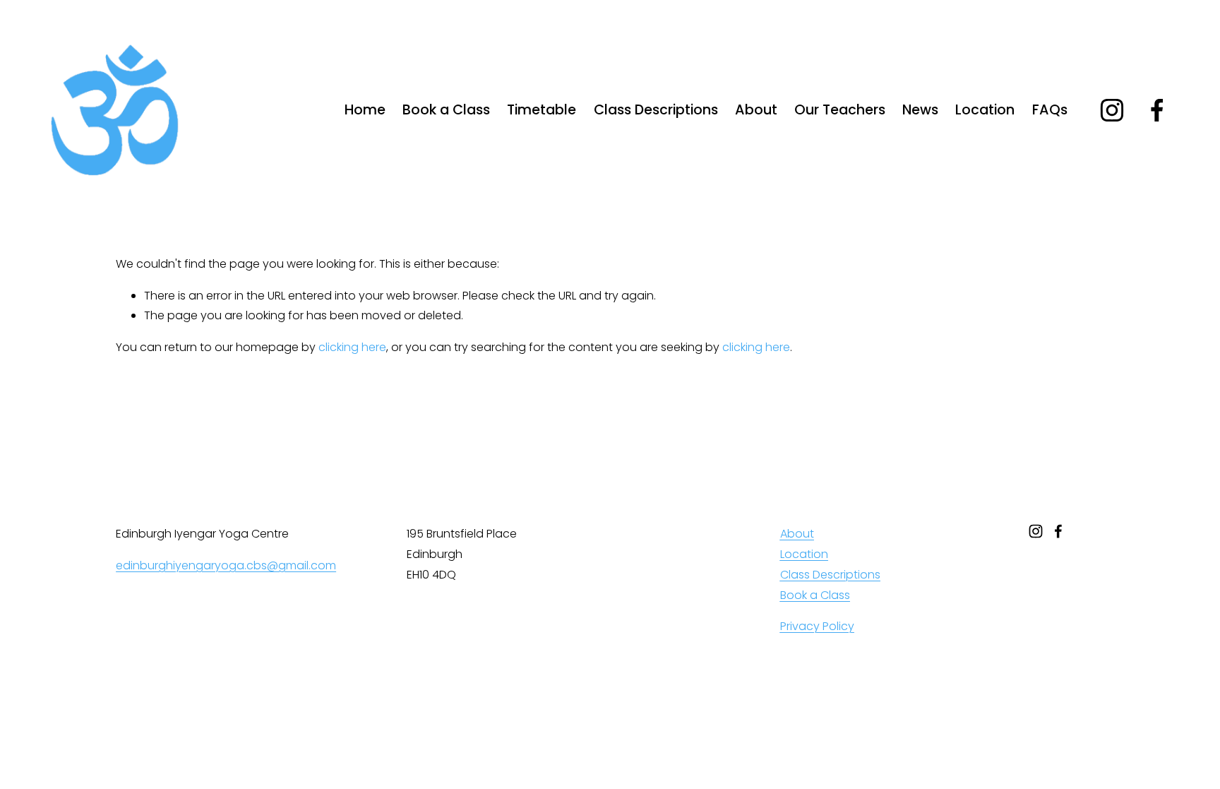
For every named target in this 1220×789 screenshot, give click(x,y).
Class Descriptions (656, 109)
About (756, 109)
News (920, 109)
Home (365, 109)
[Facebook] (1157, 110)
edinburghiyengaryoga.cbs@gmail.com (226, 565)
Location (985, 109)
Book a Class (446, 109)
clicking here (352, 347)
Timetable (541, 109)
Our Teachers (839, 109)
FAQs (1050, 109)
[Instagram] (1112, 110)
